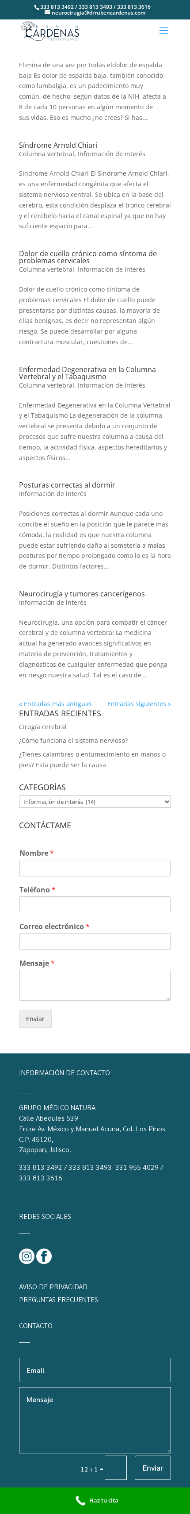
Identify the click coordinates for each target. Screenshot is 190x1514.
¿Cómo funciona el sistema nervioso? (73, 740)
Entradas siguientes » (139, 703)
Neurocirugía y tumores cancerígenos (82, 594)
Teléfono (37, 890)
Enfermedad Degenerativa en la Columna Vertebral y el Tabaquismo (87, 373)
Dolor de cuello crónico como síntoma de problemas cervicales (88, 257)
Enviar (35, 1018)
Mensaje (37, 963)
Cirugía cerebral (43, 726)
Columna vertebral (46, 154)
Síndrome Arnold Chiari (58, 145)
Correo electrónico (54, 926)
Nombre (36, 853)
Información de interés (111, 154)
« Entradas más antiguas (55, 703)
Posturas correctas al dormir (67, 485)
